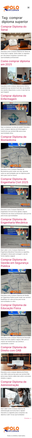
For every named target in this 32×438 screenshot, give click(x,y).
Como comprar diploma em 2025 (15, 63)
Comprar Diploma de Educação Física (13, 306)
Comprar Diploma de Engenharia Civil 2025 (14, 180)
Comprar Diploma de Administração (13, 383)
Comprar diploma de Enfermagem (13, 97)
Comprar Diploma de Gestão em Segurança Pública (14, 263)
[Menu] (28, 7)
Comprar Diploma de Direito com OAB (13, 349)
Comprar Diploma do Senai (13, 28)
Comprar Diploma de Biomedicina (13, 138)
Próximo (27, 418)
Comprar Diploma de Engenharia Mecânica (14, 221)
